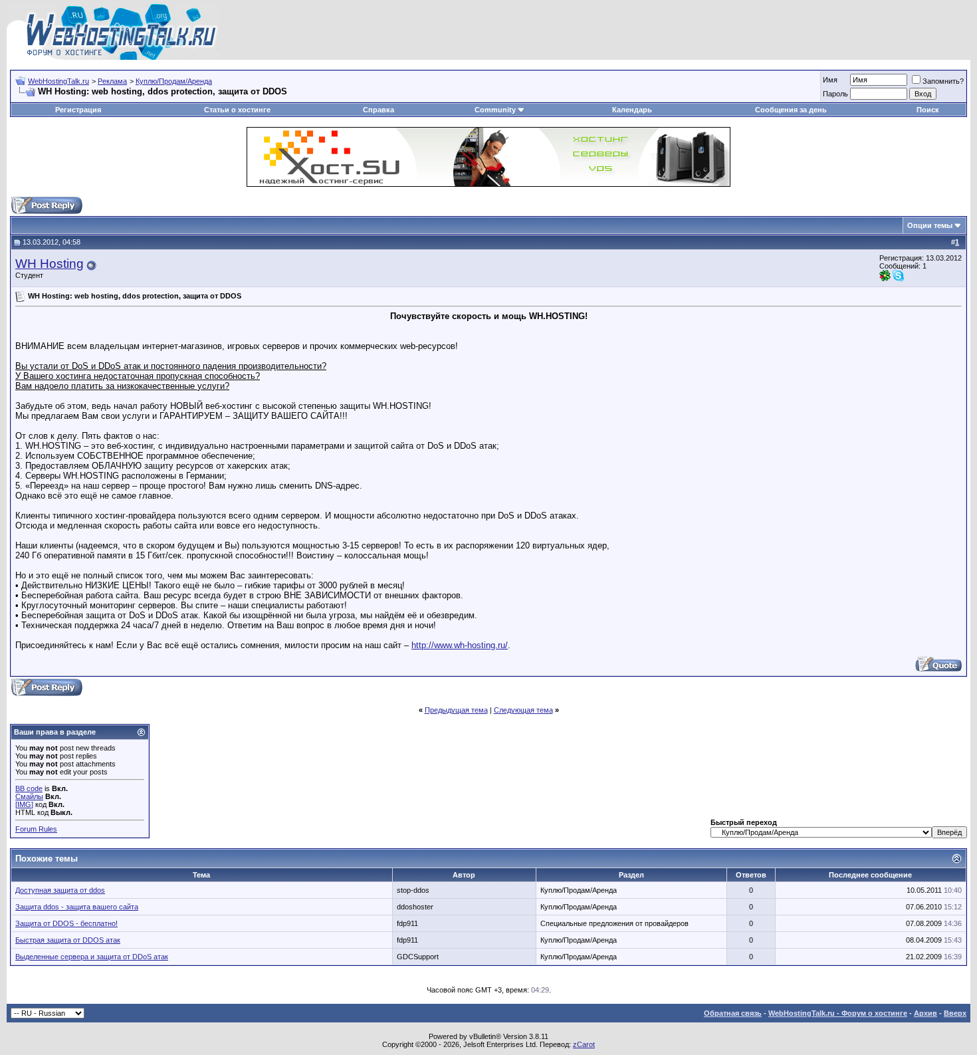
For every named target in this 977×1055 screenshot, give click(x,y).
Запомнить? (943, 81)
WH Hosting (49, 264)
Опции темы (929, 225)
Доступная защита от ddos (60, 890)
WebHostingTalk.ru (58, 81)
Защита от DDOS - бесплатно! (66, 923)
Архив (925, 1013)
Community (495, 110)
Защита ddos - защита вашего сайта (76, 907)
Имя (830, 80)
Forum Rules (36, 829)
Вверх (955, 1013)
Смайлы (29, 796)
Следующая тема (523, 710)
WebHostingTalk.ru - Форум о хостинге (837, 1013)
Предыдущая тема (456, 710)
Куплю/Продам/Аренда (174, 81)
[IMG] (24, 804)
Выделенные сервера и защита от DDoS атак (91, 957)
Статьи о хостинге (237, 110)
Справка (378, 110)
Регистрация (78, 110)
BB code (29, 788)
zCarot (584, 1044)
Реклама (112, 81)
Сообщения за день (791, 110)
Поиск (928, 110)
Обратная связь (733, 1013)
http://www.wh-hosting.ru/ (459, 645)
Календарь (632, 110)
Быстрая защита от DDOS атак (67, 940)
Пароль (835, 94)
